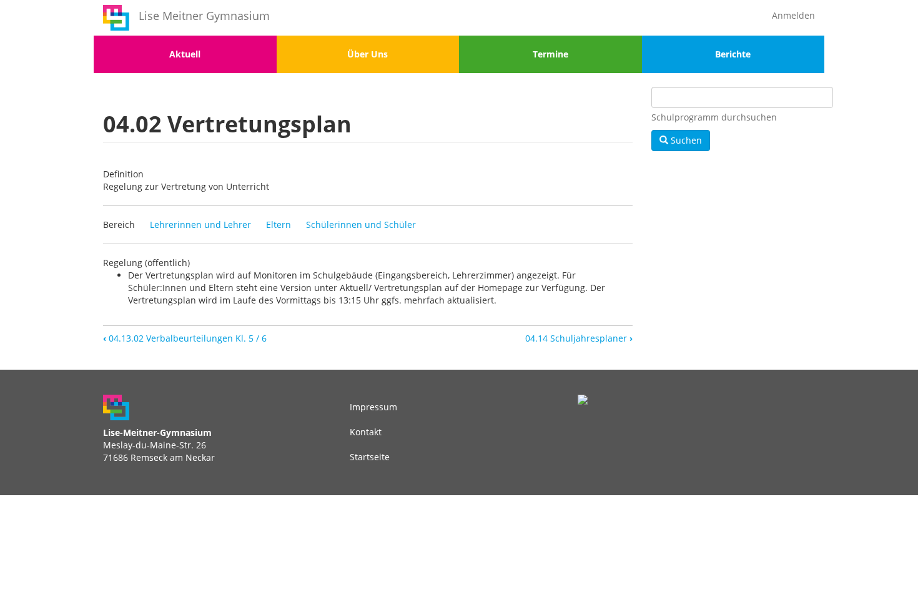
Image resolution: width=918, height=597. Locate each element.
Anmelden (793, 15)
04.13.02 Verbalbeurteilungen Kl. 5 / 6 (185, 338)
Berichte (733, 54)
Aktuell (184, 54)
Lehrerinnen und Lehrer (200, 224)
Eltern (278, 224)
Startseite (370, 457)
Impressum (373, 407)
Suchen (685, 140)
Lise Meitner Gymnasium (204, 15)
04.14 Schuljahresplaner (579, 338)
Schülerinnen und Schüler (361, 224)
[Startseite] (116, 18)
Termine (550, 54)
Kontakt (366, 432)
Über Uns (367, 54)
